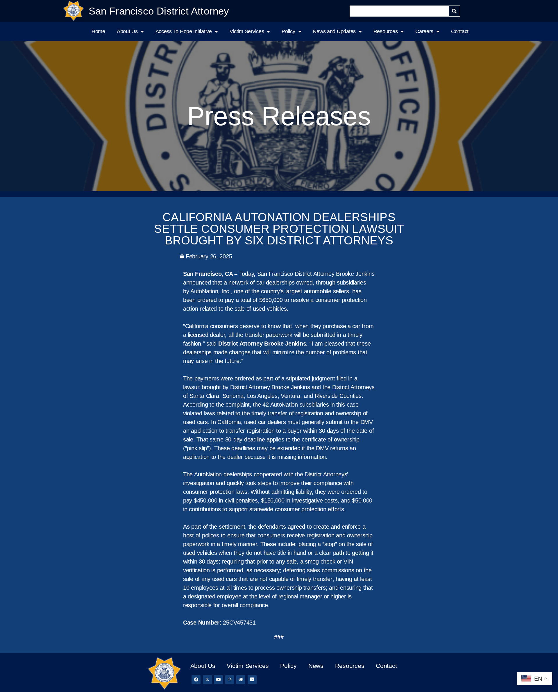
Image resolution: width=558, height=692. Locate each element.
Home (98, 31)
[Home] (240, 679)
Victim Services (247, 31)
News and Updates (334, 31)
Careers (424, 31)
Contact (459, 31)
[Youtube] (218, 679)
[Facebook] (196, 679)
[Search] (454, 11)
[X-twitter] (207, 679)
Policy (288, 31)
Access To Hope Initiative (183, 31)
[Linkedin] (252, 679)
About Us (127, 31)
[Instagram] (229, 679)
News (315, 665)
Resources (385, 31)
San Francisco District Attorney (159, 11)
